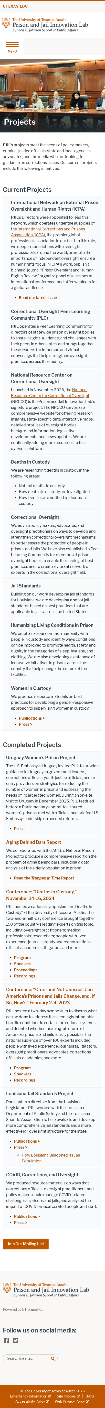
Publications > (32, 718)
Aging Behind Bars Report (33, 842)
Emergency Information (28, 1396)
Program (23, 957)
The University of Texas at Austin (49, 1391)
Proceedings (25, 970)
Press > (25, 724)
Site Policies (66, 1396)
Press (19, 828)
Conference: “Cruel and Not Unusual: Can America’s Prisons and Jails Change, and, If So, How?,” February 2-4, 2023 (50, 996)
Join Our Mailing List (25, 1244)
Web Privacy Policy (70, 1401)
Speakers (23, 964)
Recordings (25, 976)
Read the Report (44, 878)
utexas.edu (15, 6)
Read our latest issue (38, 297)
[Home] (45, 24)
